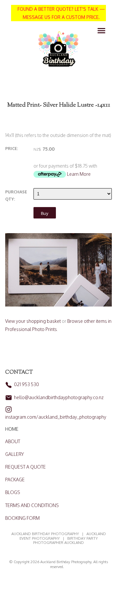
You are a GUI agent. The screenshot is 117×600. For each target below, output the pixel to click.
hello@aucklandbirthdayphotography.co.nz (59, 397)
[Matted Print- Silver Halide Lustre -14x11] (58, 305)
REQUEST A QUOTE (25, 467)
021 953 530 (26, 384)
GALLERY (14, 454)
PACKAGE (15, 479)
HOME (11, 429)
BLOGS (12, 492)
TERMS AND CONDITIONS (32, 505)
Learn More (79, 174)
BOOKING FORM (22, 518)
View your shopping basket (33, 321)
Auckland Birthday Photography (65, 561)
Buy (44, 213)
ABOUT (12, 441)
